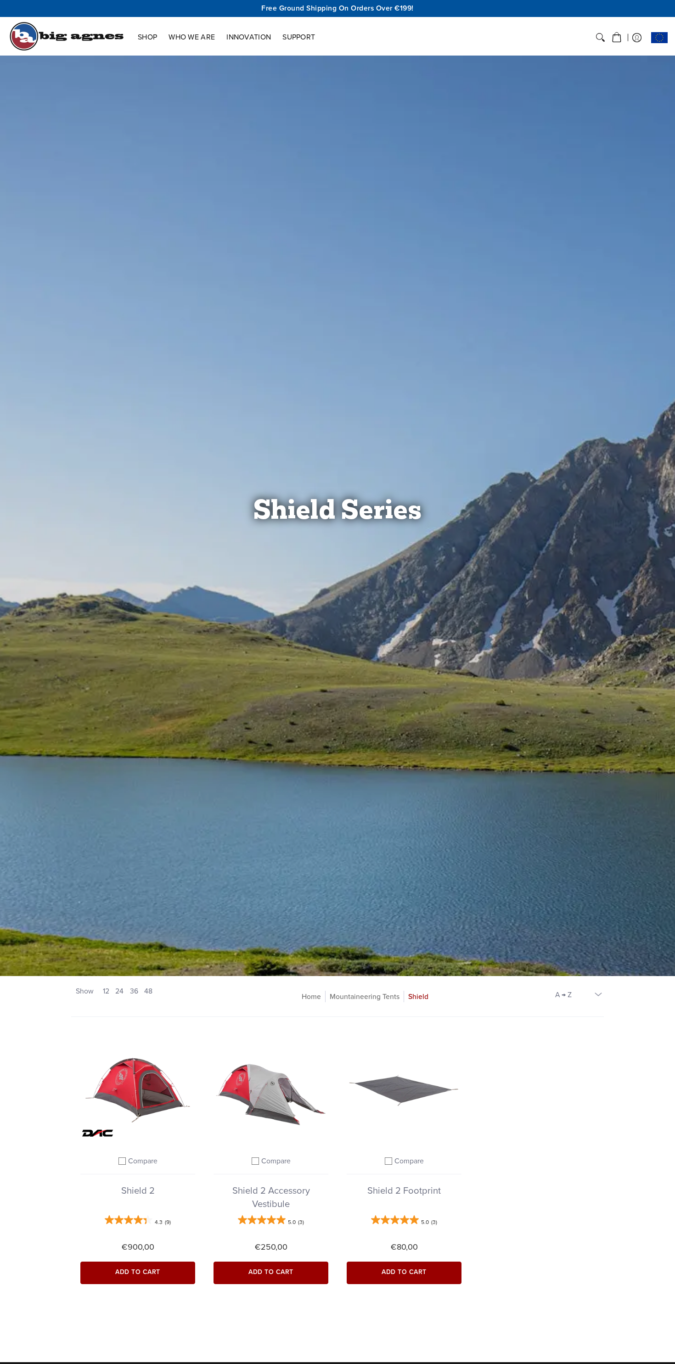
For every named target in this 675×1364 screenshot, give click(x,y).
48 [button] (148, 991)
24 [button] (119, 991)
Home (311, 996)
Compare (143, 1161)
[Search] (600, 37)
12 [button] (106, 991)
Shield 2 (138, 1190)
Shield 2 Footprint (404, 1190)
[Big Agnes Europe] (66, 36)
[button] (617, 37)
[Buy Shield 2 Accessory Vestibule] (271, 1088)
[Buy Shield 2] (137, 1088)
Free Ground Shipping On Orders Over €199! (337, 8)
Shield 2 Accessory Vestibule (271, 1197)
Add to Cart (137, 1272)
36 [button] (134, 991)
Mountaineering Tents (364, 996)
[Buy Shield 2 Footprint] (404, 1088)
